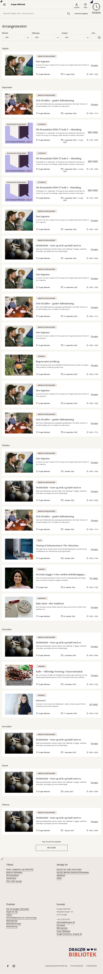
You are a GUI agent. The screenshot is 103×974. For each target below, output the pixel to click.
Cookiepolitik (91, 966)
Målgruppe (36, 33)
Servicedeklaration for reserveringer (21, 918)
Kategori (65, 33)
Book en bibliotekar (14, 872)
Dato (93, 33)
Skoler (59, 878)
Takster (9, 915)
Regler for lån (12, 912)
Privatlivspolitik (76, 966)
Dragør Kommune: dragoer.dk (69, 934)
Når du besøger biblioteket (17, 909)
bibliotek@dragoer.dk (66, 922)
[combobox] (36, 13)
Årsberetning (11, 926)
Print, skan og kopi (14, 881)
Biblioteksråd (11, 921)
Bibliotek (5, 33)
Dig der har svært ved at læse (69, 869)
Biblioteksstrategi (13, 923)
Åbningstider (62, 928)
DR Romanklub (12, 875)
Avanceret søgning (81, 13)
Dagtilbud (61, 875)
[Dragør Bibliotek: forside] (83, 952)
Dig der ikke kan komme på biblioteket (73, 872)
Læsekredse (11, 878)
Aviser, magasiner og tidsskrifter (20, 869)
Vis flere (51, 847)
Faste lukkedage (63, 931)
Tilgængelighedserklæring (56, 966)
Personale (61, 925)
